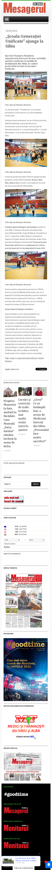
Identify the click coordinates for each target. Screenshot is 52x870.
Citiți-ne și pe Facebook (14, 463)
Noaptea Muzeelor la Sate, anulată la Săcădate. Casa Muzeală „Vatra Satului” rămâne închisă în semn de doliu (10, 423)
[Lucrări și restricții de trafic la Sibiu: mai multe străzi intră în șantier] (25, 392)
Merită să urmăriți (12, 554)
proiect (13, 358)
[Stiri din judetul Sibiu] (25, 7)
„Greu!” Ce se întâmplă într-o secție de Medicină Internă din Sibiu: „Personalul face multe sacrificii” (40, 420)
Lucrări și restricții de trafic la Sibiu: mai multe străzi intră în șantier (24, 414)
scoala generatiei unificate (26, 358)
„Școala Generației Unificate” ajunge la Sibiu (24, 41)
